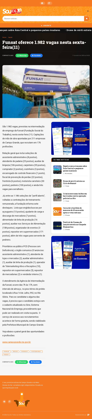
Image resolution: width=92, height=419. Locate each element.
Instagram (49, 3)
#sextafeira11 (36, 351)
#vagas (6, 354)
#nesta (15, 351)
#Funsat (6, 351)
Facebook (42, 3)
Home (4, 37)
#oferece (24, 351)
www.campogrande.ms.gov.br (16, 342)
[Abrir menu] (88, 11)
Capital (10, 37)
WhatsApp (22, 55)
